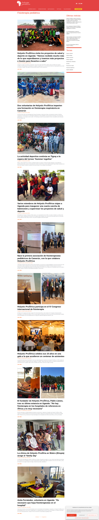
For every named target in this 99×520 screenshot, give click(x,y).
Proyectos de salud (70, 65)
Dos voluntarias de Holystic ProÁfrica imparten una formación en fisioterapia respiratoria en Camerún (39, 108)
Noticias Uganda (69, 59)
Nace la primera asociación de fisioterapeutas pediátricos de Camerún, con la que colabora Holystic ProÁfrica (39, 258)
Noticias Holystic (69, 53)
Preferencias (92, 515)
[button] (36, 9)
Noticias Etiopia (69, 55)
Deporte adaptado (69, 69)
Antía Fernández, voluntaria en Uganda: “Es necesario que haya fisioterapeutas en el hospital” (38, 502)
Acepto (71, 515)
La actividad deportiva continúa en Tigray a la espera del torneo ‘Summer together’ (73, 32)
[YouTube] (81, 3)
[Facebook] (76, 3)
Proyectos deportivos (70, 67)
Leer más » (19, 69)
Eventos (67, 63)
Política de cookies (78, 517)
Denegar (82, 515)
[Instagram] (79, 3)
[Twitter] (78, 3)
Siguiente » (44, 516)
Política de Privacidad (85, 517)
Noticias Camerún (69, 57)
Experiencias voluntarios (71, 61)
